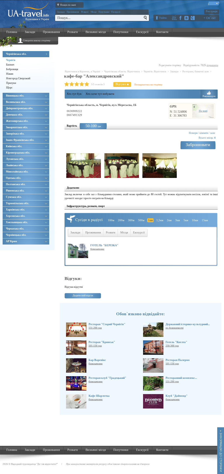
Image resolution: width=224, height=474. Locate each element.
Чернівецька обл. (16, 234)
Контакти (162, 32)
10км (195, 220)
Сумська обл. (14, 196)
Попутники (103, 11)
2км (169, 220)
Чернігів (10, 60)
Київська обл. (14, 146)
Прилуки (11, 82)
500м (141, 220)
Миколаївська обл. (17, 171)
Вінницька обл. (15, 95)
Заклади (61, 11)
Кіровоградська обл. (18, 152)
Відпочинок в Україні (37, 19)
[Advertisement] (141, 50)
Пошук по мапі (68, 4)
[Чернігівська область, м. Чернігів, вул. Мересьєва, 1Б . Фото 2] (122, 166)
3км (177, 220)
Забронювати (198, 144)
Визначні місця (96, 32)
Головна (11, 32)
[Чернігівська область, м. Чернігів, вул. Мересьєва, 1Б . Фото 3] (160, 166)
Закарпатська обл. (17, 127)
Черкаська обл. (15, 228)
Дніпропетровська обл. (19, 108)
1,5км (159, 220)
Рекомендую (209, 96)
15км (205, 220)
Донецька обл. (14, 114)
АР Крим (11, 241)
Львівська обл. (14, 165)
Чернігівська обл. (16, 53)
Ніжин (9, 73)
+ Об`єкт (209, 18)
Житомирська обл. (17, 120)
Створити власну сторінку (37, 40)
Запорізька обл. (15, 133)
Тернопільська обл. (17, 203)
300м (131, 220)
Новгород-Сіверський (18, 78)
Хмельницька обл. (17, 222)
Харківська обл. (15, 209)
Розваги (84, 11)
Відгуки (121, 84)
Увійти (162, 17)
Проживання (73, 11)
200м (121, 220)
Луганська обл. (15, 158)
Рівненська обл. (15, 190)
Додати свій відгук (83, 295)
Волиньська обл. (16, 101)
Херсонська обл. (15, 215)
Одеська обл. (13, 177)
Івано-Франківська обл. (20, 139)
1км (150, 220)
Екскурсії (115, 11)
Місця (93, 11)
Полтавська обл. (15, 184)
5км (186, 220)
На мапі (203, 110)
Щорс (9, 87)
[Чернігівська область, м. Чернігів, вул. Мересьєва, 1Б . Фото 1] (84, 166)
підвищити (212, 65)
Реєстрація (211, 11)
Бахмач (10, 64)
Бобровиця (12, 69)
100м (111, 220)
